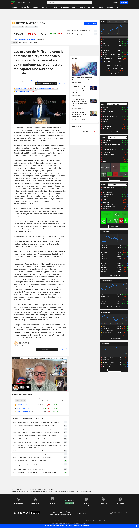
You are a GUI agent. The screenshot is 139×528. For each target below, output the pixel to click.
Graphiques (31, 39)
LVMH (104, 109)
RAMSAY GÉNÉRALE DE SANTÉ (111, 145)
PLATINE (103, 303)
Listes (74, 7)
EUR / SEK (104, 254)
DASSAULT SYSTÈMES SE (110, 114)
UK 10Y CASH (106, 366)
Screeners (92, 7)
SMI (103, 41)
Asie (125, 21)
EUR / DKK (104, 258)
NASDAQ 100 (106, 52)
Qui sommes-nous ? (73, 520)
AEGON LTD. (106, 202)
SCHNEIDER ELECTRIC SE (110, 116)
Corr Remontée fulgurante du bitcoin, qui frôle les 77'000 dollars (34, 457)
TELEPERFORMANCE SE (109, 149)
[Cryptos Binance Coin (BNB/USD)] (35, 92)
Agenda (44, 7)
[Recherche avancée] (90, 2)
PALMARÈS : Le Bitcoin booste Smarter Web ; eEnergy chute (33, 454)
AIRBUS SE (106, 121)
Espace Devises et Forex (114, 275)
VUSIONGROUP (107, 140)
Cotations (22, 39)
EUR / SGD (104, 269)
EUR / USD (104, 245)
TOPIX (104, 56)
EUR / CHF (104, 250)
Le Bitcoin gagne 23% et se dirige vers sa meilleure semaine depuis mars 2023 (38, 429)
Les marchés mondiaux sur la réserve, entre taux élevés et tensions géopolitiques (39, 442)
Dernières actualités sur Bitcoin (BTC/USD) (28, 418)
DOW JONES (106, 50)
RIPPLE (105, 335)
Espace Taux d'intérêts (114, 370)
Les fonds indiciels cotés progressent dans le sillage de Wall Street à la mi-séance (39, 432)
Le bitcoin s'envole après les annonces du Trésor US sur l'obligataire (35, 439)
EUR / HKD (104, 267)
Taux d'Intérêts (105, 343)
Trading (82, 7)
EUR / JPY (103, 272)
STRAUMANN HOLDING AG (110, 206)
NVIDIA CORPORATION (109, 124)
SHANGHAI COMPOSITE (109, 54)
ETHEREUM (106, 328)
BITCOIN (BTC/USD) (21, 405)
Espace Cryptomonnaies (114, 338)
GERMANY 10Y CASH (108, 362)
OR (102, 294)
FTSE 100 (114, 68)
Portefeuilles (64, 7)
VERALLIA (105, 147)
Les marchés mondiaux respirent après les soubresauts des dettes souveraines (38, 435)
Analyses (35, 7)
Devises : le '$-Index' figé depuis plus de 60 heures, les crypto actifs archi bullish (81, 30)
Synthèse (15, 39)
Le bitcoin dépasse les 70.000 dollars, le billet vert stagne (32, 469)
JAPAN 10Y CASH (107, 364)
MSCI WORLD (106, 61)
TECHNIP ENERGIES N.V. (109, 152)
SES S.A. (105, 161)
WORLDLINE (106, 142)
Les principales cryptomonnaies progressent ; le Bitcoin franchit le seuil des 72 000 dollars (39, 465)
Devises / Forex (105, 231)
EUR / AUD (104, 263)
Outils (101, 7)
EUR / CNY (104, 265)
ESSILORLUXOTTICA (108, 112)
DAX (104, 43)
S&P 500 (105, 48)
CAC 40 (105, 37)
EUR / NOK (104, 256)
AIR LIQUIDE (106, 119)
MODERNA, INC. (107, 107)
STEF (104, 159)
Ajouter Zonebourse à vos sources (47, 83)
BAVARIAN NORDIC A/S (109, 188)
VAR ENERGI (106, 208)
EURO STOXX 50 (107, 46)
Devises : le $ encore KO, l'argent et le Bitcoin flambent (32, 460)
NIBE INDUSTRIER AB (108, 190)
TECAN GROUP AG (108, 204)
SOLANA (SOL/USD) (108, 330)
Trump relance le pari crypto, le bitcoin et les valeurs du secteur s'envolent (37, 472)
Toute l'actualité (23, 42)
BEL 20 (104, 39)
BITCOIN (105, 326)
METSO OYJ (106, 196)
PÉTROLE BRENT (105, 299)
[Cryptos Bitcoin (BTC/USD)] (32, 88)
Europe (111, 21)
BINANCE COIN (107, 332)
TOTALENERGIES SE (108, 126)
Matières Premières (106, 280)
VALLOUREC (106, 128)
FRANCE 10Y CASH (108, 357)
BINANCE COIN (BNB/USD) (23, 411)
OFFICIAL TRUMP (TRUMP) (23, 408)
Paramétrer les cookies (46, 520)
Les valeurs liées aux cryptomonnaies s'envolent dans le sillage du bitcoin (37, 450)
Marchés (15, 7)
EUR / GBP (104, 248)
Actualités (25, 7)
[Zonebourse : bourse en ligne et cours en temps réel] (21, 2)
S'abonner (124, 2)
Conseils (53, 7)
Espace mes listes (114, 131)
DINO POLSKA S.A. (107, 192)
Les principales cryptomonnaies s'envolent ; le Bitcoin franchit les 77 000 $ (81, 34)
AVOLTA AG (105, 200)
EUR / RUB (104, 252)
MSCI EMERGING (107, 59)
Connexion (115, 2)
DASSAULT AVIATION (108, 155)
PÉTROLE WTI (105, 297)
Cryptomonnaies (105, 312)
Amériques (118, 21)
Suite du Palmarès (114, 179)
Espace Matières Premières (114, 307)
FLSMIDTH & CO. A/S (108, 194)
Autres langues (33, 42)
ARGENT (103, 301)
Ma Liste (103, 104)
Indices (104, 21)
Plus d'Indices (114, 73)
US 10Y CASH (106, 360)
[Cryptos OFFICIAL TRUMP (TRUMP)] (57, 88)
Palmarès (109, 7)
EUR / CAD (104, 261)
